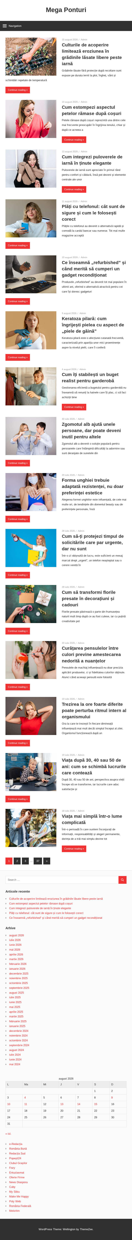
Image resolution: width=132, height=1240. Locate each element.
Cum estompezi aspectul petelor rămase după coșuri (41, 903)
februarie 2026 (17, 963)
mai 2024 (14, 1064)
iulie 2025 (15, 997)
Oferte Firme (16, 1177)
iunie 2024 (15, 1059)
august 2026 (16, 935)
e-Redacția (15, 1144)
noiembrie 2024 (18, 1035)
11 (25, 1104)
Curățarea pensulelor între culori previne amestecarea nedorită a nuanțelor (91, 654)
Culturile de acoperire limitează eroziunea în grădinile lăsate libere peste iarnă (56, 898)
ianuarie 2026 (17, 968)
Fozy (12, 1167)
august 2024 (16, 1050)
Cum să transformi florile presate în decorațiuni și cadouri (89, 598)
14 (78, 1104)
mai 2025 (14, 1007)
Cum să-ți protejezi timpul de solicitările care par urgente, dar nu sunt (93, 542)
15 (95, 1104)
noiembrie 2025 (18, 978)
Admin (84, 39)
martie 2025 (16, 1016)
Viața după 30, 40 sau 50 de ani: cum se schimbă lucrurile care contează (94, 766)
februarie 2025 (17, 1021)
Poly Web (15, 1201)
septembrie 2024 (19, 1045)
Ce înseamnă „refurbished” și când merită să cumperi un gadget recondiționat (94, 269)
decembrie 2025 (18, 973)
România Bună (18, 1148)
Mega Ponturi (66, 9)
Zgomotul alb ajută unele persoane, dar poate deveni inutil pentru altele (91, 430)
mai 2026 (14, 949)
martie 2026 (16, 959)
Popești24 (15, 1158)
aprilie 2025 (16, 1011)
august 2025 (16, 992)
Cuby (12, 1186)
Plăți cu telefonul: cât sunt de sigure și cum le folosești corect (93, 212)
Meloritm (14, 1210)
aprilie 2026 (16, 954)
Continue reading (17, 90)
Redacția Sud (17, 1153)
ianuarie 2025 (17, 1026)
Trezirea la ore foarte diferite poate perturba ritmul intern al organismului (94, 710)
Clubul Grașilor (18, 1163)
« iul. (8, 1133)
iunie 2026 (15, 944)
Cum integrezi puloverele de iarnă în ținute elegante (40, 908)
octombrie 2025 (18, 983)
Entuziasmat (16, 1172)
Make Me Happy (19, 1196)
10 (8, 1104)
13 (61, 1104)
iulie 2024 (15, 1054)
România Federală (20, 1206)
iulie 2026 (15, 940)
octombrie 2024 (18, 1040)
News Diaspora (18, 1182)
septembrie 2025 (19, 987)
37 (37, 861)
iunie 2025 (15, 1002)
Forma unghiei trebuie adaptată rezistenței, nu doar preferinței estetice (92, 486)
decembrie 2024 (18, 1030)
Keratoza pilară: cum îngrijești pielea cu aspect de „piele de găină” (93, 325)
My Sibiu (14, 1191)
